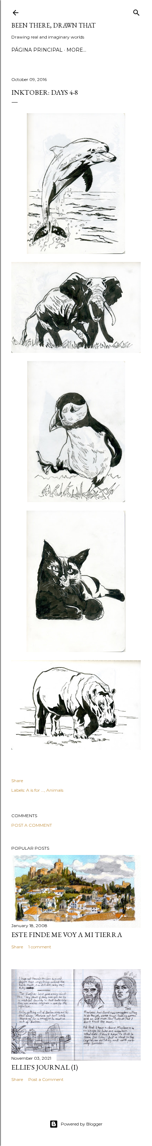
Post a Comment (31, 825)
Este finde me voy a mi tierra (66, 934)
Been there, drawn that (53, 25)
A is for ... (35, 790)
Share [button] (17, 780)
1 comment (39, 946)
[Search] (136, 11)
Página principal (37, 50)
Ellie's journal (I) (44, 1067)
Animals (54, 790)
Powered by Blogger (82, 1124)
